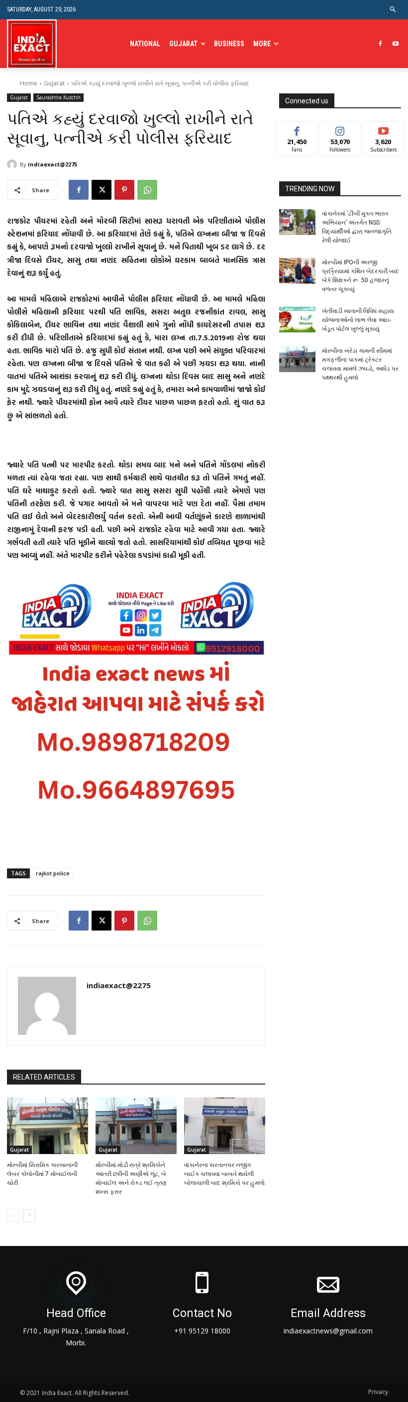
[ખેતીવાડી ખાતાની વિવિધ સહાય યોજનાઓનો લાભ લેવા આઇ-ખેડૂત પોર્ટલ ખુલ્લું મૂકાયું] (297, 319)
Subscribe (383, 129)
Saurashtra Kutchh (58, 97)
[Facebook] (380, 44)
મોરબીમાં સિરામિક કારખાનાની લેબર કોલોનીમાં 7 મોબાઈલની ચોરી (42, 1174)
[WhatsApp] (147, 190)
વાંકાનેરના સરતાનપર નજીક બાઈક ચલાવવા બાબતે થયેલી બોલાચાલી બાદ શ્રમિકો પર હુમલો (224, 1174)
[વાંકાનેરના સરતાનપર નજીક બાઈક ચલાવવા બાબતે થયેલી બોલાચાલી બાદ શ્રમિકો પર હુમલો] (224, 1125)
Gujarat (54, 83)
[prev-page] (13, 1215)
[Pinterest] (124, 190)
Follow (340, 129)
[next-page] (29, 1215)
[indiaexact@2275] (13, 164)
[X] (101, 190)
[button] (393, 9)
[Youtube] (395, 44)
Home (28, 83)
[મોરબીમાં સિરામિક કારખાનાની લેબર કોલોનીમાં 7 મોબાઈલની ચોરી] (47, 1125)
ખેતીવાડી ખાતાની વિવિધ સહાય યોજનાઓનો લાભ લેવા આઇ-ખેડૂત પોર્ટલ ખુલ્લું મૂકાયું (358, 320)
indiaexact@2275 (52, 164)
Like (297, 129)
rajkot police (53, 873)
